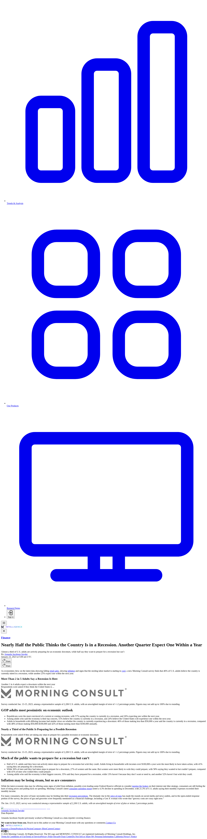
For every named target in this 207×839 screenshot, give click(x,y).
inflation (71, 671)
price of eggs (116, 796)
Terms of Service (33, 836)
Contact (56, 828)
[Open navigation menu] (4, 623)
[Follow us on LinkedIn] (6, 831)
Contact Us (111, 823)
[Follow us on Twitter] (8, 831)
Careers (49, 828)
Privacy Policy (47, 836)
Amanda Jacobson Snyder (16, 654)
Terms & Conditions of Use (13, 836)
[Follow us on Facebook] (1, 831)
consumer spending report (80, 788)
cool (123, 671)
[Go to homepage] (11, 627)
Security (57, 836)
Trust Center (66, 836)
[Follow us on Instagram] (3, 831)
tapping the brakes (140, 786)
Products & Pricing (24, 828)
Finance (5, 637)
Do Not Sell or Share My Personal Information (92, 836)
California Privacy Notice (125, 836)
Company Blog (39, 828)
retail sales (54, 671)
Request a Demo (8, 828)
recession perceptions (78, 796)
